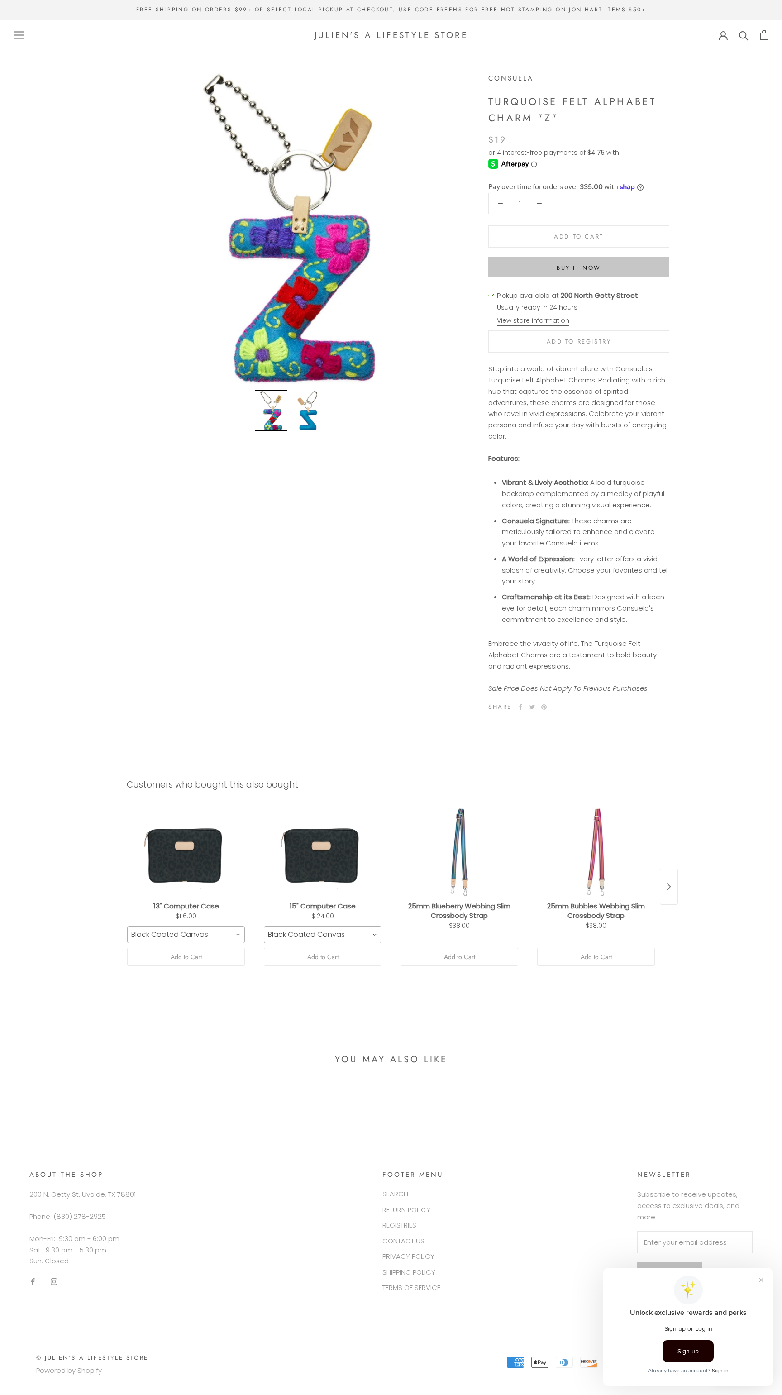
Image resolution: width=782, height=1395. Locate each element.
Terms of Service (411, 1287)
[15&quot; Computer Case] (322, 852)
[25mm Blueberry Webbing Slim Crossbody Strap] (459, 852)
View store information (533, 320)
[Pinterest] (544, 707)
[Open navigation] (19, 35)
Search (395, 1194)
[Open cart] (764, 35)
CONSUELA (511, 78)
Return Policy (406, 1209)
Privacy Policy (408, 1256)
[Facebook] (520, 707)
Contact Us (403, 1241)
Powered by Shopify (69, 1370)
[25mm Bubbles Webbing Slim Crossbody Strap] (596, 852)
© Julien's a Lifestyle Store (92, 1357)
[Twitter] (532, 707)
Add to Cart (186, 956)
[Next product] (669, 887)
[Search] (744, 35)
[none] (271, 410)
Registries (399, 1225)
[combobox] (186, 934)
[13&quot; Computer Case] (186, 852)
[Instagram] (54, 1281)
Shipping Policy (408, 1272)
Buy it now (579, 267)
